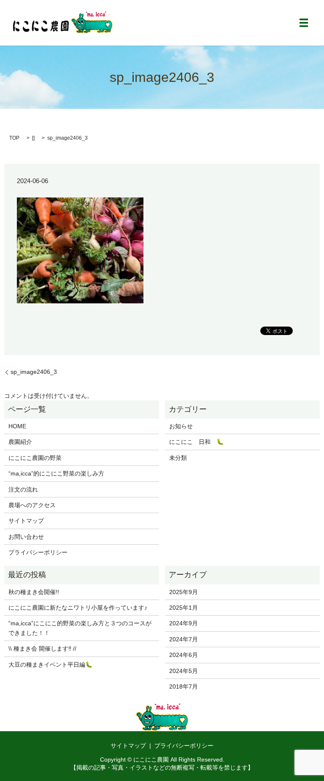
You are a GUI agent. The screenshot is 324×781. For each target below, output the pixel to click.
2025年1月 (183, 607)
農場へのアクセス (32, 505)
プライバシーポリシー (38, 552)
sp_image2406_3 (34, 371)
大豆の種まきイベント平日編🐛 (50, 664)
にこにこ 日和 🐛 (196, 441)
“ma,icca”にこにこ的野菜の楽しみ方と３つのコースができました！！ (79, 628)
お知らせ (181, 426)
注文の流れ (23, 489)
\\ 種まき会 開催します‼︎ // (42, 648)
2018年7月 (183, 686)
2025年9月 (183, 592)
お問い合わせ (26, 536)
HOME (17, 426)
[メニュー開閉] (304, 23)
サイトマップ (26, 520)
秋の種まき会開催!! (33, 592)
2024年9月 (183, 623)
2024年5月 (183, 670)
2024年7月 (183, 639)
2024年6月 (183, 654)
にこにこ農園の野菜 (35, 457)
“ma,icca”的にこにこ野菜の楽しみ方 (56, 473)
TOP (14, 138)
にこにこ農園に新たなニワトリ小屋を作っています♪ (77, 607)
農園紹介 (20, 441)
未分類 (178, 457)
